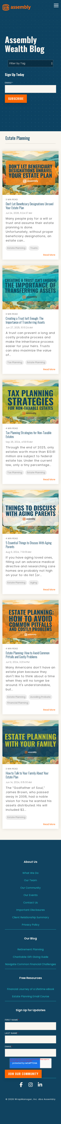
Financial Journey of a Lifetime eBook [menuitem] (30, 989)
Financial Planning (17, 702)
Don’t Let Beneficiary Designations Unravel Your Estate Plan (29, 205)
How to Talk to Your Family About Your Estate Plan (27, 775)
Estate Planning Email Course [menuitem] (30, 996)
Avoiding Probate (40, 697)
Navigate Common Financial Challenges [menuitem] (30, 964)
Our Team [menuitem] (30, 880)
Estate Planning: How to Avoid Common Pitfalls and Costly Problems (27, 654)
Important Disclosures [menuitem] (30, 910)
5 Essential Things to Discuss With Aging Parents (29, 544)
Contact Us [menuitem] (30, 902)
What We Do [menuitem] (30, 873)
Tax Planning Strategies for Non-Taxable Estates (28, 434)
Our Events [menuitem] (31, 895)
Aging (33, 582)
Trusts (34, 248)
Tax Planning (14, 362)
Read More (49, 255)
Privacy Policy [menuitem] (30, 925)
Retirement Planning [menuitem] (30, 949)
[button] (56, 5)
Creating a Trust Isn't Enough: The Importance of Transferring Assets (25, 320)
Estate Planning (16, 248)
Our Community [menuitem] (30, 888)
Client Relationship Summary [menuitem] (30, 917)
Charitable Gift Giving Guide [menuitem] (30, 957)
